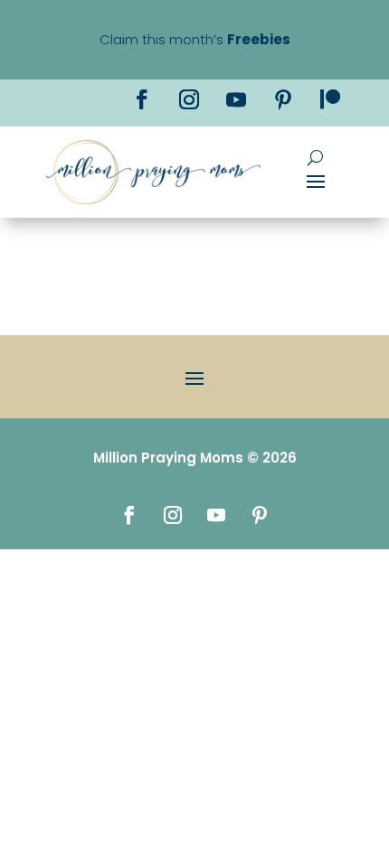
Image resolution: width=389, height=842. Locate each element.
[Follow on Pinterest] (283, 99)
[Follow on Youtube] (236, 99)
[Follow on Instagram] (189, 99)
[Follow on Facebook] (142, 99)
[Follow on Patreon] (330, 99)
